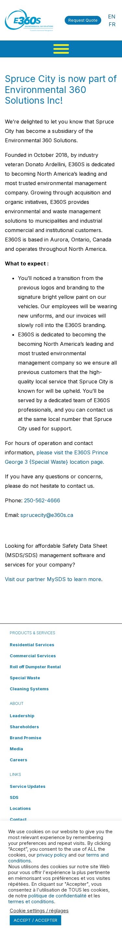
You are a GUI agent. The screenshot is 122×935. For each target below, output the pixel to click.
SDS (14, 797)
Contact (18, 819)
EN (111, 16)
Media (16, 748)
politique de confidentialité (57, 896)
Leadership (22, 715)
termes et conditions (31, 902)
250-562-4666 (42, 500)
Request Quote (83, 20)
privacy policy (52, 855)
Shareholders (24, 726)
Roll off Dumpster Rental (35, 666)
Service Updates (28, 786)
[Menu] (61, 49)
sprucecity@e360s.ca (46, 515)
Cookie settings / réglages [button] (39, 911)
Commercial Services (33, 655)
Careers (18, 759)
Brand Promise (25, 737)
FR (112, 24)
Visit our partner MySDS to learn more (53, 579)
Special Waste (25, 677)
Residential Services (32, 644)
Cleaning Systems (29, 688)
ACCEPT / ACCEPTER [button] (35, 920)
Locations (20, 808)
